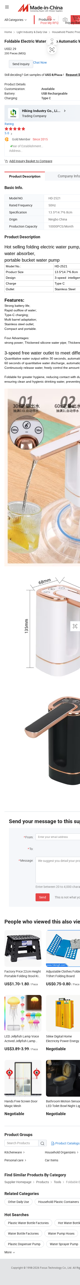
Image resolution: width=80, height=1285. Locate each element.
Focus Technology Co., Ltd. (56, 1267)
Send (42, 897)
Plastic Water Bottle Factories (28, 1223)
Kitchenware (13, 1152)
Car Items (51, 1160)
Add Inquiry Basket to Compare (30, 161)
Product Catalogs (67, 1143)
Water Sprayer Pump (64, 1244)
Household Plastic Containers (58, 1202)
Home (8, 32)
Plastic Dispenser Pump (24, 1244)
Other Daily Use (18, 1202)
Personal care (13, 1160)
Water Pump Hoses (61, 1233)
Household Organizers (60, 1152)
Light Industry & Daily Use (32, 32)
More (8, 1252)
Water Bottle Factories (23, 1233)
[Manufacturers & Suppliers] (40, 7)
